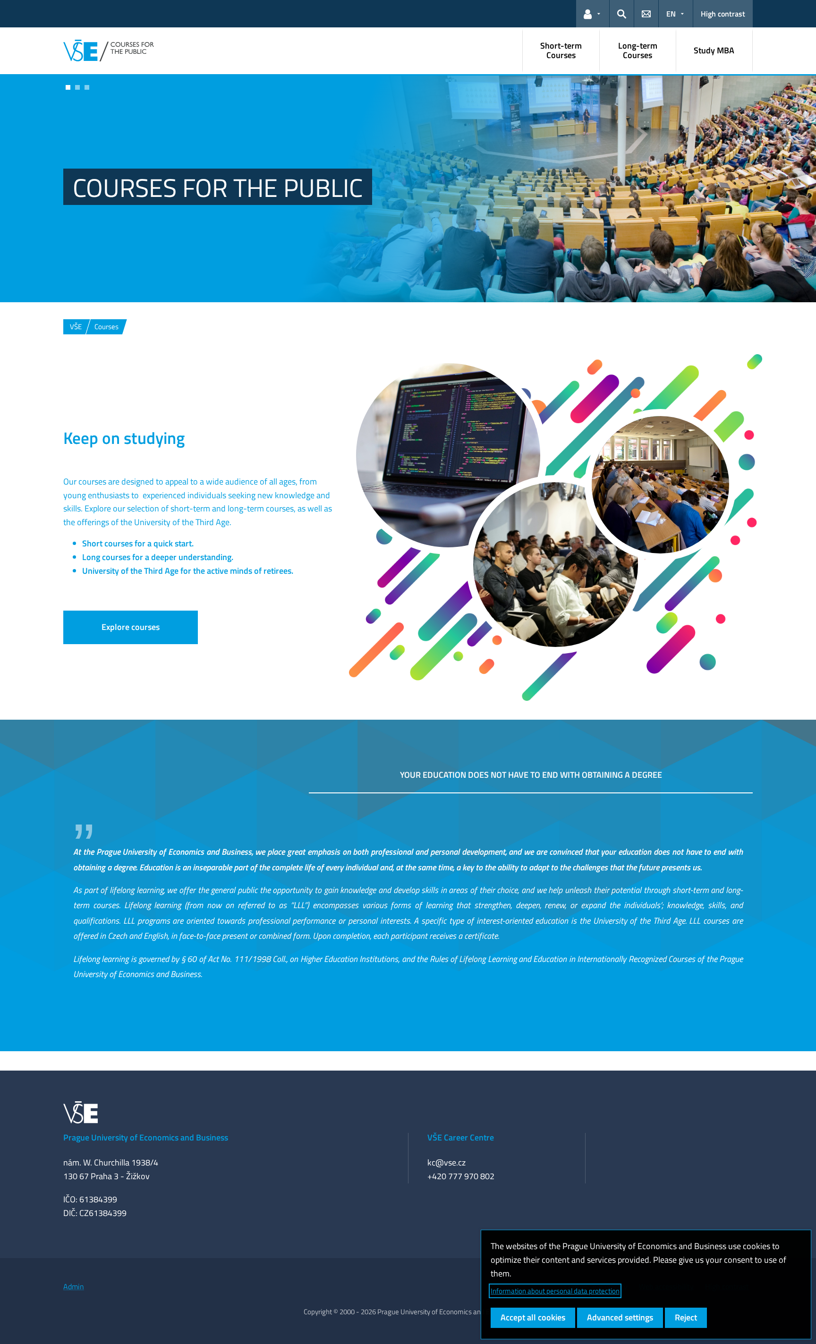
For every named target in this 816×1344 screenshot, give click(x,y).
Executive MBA (162, 176)
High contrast (723, 13)
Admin (73, 1286)
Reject (686, 1317)
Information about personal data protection (555, 1290)
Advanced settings (620, 1317)
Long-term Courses (637, 50)
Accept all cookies (533, 1317)
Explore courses (131, 627)
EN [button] (671, 13)
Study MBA (714, 50)
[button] (592, 13)
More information (105, 214)
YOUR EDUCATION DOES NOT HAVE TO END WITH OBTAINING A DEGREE (531, 774)
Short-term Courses (561, 50)
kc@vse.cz (446, 1162)
